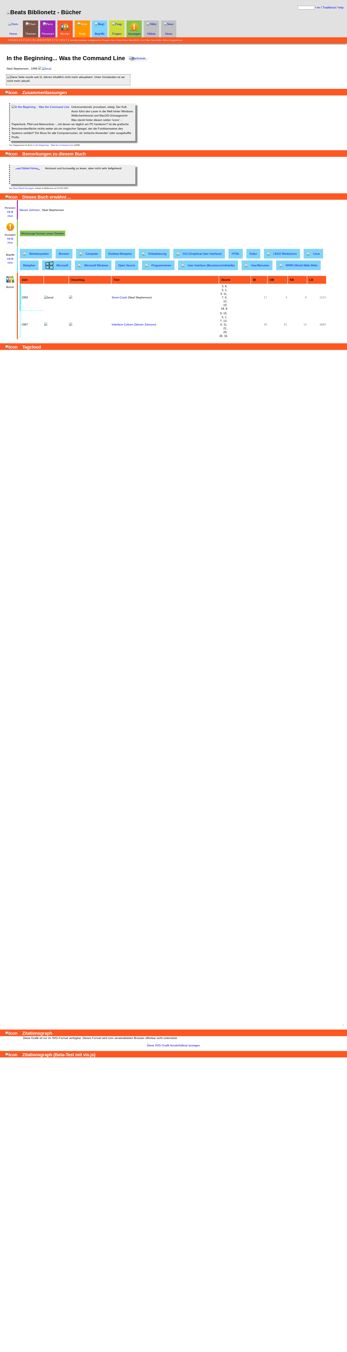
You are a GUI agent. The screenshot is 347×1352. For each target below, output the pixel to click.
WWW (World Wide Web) (301, 265)
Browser (64, 253)
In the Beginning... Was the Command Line (53, 145)
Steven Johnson (29, 210)
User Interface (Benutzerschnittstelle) (211, 265)
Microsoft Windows (96, 265)
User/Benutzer (260, 265)
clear (10, 216)
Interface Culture (122, 324)
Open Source (126, 265)
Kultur (253, 253)
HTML (236, 253)
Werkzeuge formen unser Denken (42, 233)
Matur (131, 40)
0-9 (10, 40)
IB (12, 212)
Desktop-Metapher (120, 253)
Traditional (329, 7)
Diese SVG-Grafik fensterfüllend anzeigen (173, 1045)
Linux (316, 253)
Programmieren (161, 265)
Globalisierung (157, 253)
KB (8, 212)
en (318, 7)
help (341, 7)
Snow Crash (119, 297)
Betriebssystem (39, 253)
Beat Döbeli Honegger (23, 188)
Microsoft (62, 265)
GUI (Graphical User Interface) (202, 253)
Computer (92, 253)
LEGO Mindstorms (285, 253)
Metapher (29, 265)
